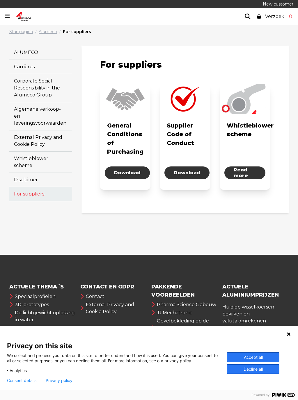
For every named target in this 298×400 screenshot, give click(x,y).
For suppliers (77, 31)
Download (127, 172)
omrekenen (252, 321)
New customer (278, 4)
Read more (241, 172)
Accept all (253, 357)
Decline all (253, 369)
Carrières (24, 66)
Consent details (21, 380)
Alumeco (48, 31)
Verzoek (278, 16)
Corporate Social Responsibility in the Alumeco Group (37, 88)
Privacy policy (59, 380)
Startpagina (21, 31)
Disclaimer (26, 179)
